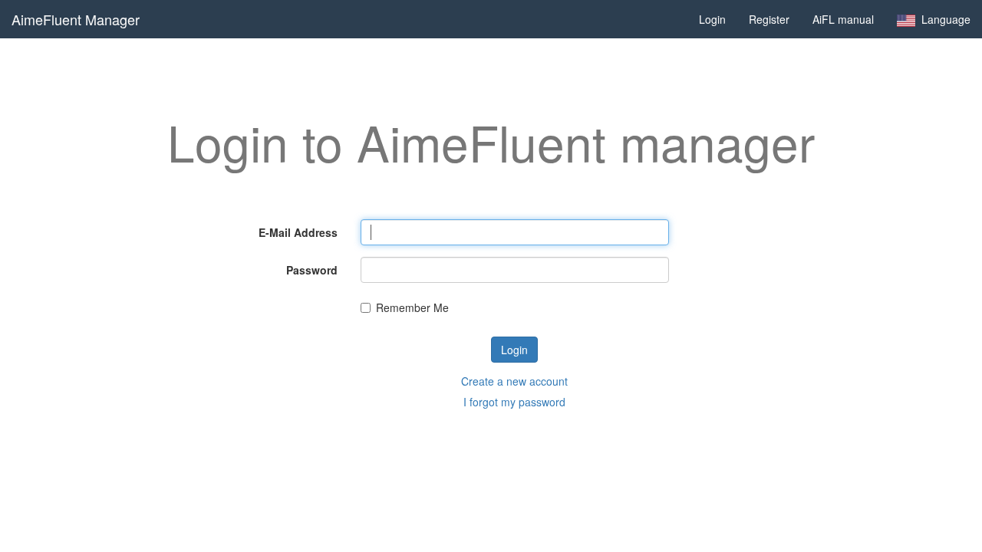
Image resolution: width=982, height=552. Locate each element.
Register (769, 19)
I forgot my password (514, 401)
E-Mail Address (298, 232)
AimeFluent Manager (76, 19)
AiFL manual (843, 19)
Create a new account (514, 381)
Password (312, 270)
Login (712, 19)
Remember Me (412, 307)
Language (942, 19)
